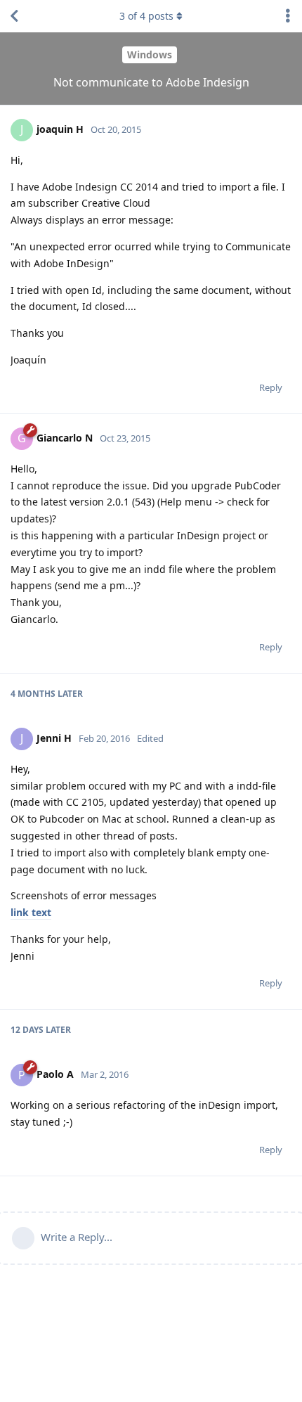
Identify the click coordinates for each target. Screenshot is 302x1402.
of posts (146, 15)
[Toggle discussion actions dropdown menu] (288, 16)
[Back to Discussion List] (14, 16)
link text (31, 912)
